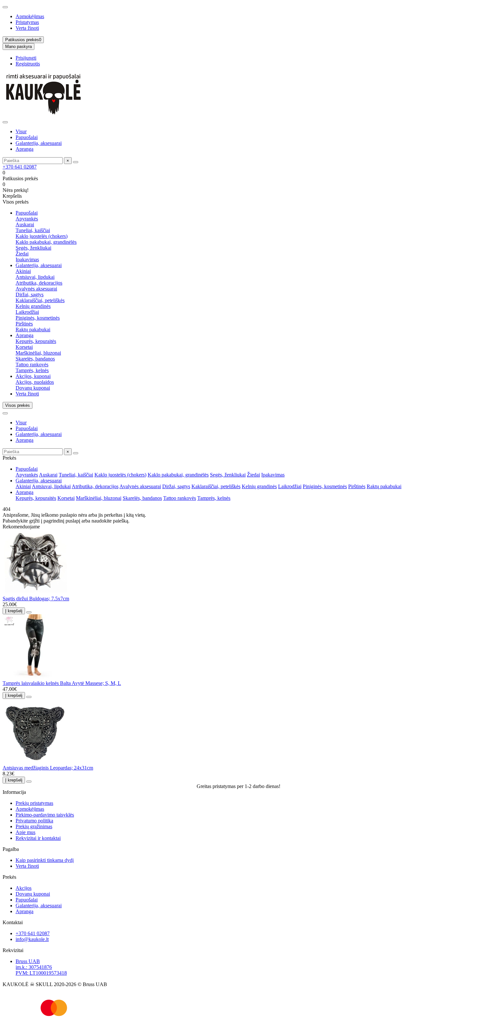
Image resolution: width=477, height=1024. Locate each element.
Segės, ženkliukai (33, 248)
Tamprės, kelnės (32, 370)
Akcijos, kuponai (33, 376)
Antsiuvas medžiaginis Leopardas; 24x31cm (48, 768)
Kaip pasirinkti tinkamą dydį (45, 860)
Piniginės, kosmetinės (38, 318)
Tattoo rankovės (32, 364)
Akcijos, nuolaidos (35, 382)
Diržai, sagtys (29, 294)
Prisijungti (26, 58)
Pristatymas (27, 22)
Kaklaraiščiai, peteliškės (40, 300)
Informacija (14, 792)
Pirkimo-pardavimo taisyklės (45, 815)
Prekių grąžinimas (34, 826)
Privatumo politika (34, 820)
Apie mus (25, 832)
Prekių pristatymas (34, 803)
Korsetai (24, 347)
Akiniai (23, 271)
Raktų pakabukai (33, 329)
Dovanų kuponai (33, 388)
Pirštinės (24, 323)
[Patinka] (28, 612)
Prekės (9, 877)
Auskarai (25, 224)
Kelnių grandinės (33, 306)
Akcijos (23, 888)
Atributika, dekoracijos (39, 283)
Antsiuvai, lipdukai (35, 277)
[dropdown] (5, 7)
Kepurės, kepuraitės (36, 341)
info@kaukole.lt (32, 939)
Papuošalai (27, 137)
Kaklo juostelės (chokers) (41, 236)
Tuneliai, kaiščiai (33, 230)
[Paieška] (75, 162)
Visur (21, 131)
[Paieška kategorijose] (5, 122)
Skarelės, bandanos (35, 358)
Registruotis (28, 63)
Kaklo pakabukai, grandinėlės (46, 242)
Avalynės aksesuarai (36, 288)
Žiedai (22, 253)
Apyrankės (27, 218)
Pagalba (11, 849)
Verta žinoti (27, 28)
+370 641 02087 (20, 167)
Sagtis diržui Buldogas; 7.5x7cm (36, 598)
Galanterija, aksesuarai (39, 143)
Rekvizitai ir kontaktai (38, 838)
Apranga (24, 149)
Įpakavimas (27, 259)
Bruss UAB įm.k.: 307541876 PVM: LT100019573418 (41, 967)
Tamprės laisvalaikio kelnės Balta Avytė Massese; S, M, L (62, 683)
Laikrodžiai (27, 312)
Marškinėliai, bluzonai (38, 353)
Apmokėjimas (30, 16)
